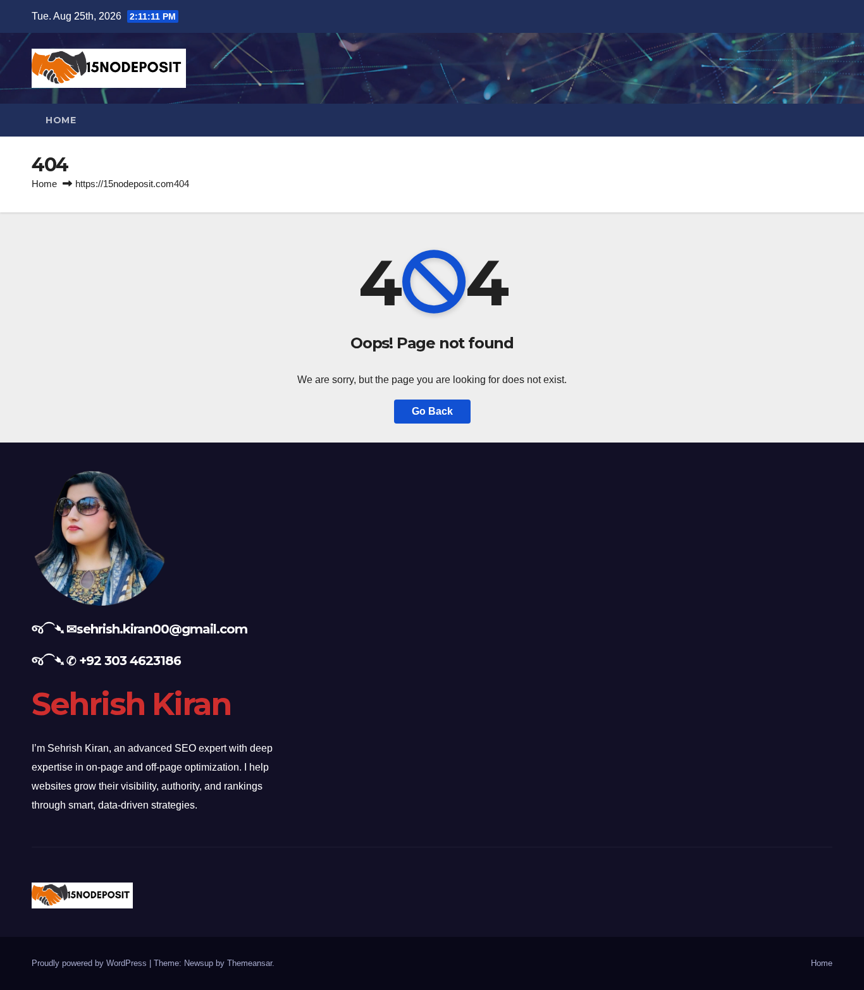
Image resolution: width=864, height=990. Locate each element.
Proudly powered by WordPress (90, 963)
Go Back (432, 411)
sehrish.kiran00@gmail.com (162, 629)
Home (61, 120)
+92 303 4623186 (130, 660)
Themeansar (249, 963)
